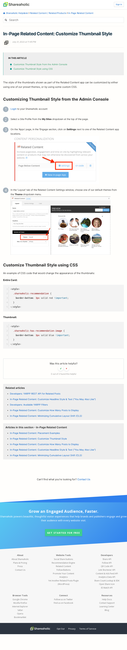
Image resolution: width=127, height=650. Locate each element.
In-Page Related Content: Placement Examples (35, 433)
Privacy (72, 628)
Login (14, 108)
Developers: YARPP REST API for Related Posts (35, 393)
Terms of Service (87, 628)
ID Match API (107, 587)
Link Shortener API (106, 570)
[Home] (16, 4)
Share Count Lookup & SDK (106, 580)
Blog (107, 610)
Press (20, 566)
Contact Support (107, 602)
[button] (60, 368)
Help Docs (107, 599)
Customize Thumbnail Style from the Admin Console (40, 64)
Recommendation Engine (63, 562)
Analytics (63, 577)
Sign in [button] (119, 4)
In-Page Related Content (80, 13)
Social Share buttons (63, 559)
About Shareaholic (20, 559)
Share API (107, 559)
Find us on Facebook (63, 602)
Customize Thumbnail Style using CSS (33, 68)
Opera (20, 613)
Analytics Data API (107, 577)
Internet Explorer (20, 606)
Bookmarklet (20, 617)
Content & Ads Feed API (107, 573)
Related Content (63, 566)
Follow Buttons (63, 570)
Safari (20, 610)
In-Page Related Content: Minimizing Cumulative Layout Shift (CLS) (46, 416)
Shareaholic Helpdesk (17, 13)
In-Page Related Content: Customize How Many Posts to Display (44, 410)
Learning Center (106, 606)
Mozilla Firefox (20, 602)
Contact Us (83, 479)
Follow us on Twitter (63, 599)
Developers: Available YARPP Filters (29, 404)
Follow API (107, 562)
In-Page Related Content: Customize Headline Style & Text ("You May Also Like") (53, 399)
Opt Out (60, 628)
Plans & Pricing (20, 562)
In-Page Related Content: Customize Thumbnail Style (38, 438)
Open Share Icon (107, 584)
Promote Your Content (63, 573)
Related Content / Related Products (48, 13)
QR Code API (107, 566)
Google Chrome (20, 599)
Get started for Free (63, 532)
